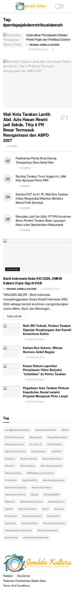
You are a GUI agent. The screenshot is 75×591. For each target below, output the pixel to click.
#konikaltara (27, 465)
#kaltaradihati (29, 458)
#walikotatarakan (48, 530)
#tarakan (10, 523)
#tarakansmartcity (54, 523)
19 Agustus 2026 (34, 357)
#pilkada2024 (52, 494)
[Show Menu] (5, 6)
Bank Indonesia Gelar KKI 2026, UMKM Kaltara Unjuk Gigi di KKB (32, 280)
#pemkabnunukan (15, 487)
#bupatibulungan (57, 437)
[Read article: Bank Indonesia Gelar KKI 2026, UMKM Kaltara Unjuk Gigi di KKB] (37, 256)
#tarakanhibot (29, 523)
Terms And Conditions (16, 585)
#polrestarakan (28, 508)
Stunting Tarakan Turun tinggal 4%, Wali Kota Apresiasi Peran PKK (41, 178)
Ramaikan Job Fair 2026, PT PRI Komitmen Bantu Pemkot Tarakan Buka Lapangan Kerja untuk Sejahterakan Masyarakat (43, 220)
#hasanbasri (38, 451)
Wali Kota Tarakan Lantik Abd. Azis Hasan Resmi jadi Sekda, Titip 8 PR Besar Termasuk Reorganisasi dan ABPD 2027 (26, 127)
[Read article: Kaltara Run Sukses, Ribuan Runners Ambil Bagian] (11, 352)
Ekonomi (12, 269)
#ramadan (11, 515)
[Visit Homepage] (30, 6)
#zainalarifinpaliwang (35, 537)
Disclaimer (23, 576)
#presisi (59, 508)
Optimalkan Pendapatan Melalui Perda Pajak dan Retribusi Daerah (48, 37)
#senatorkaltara (32, 515)
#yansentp (11, 537)
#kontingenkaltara (51, 465)
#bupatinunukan (14, 444)
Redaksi (8, 576)
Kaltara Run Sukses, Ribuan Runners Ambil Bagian (43, 350)
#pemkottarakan (41, 487)
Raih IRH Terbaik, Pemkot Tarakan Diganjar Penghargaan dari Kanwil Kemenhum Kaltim (47, 330)
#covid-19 (36, 444)
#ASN (65, 429)
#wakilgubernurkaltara (18, 530)
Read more (16, 315)
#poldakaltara (57, 501)
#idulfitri (56, 451)
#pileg (34, 494)
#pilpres (10, 501)
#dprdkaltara (54, 444)
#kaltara (10, 458)
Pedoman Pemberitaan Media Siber (24, 581)
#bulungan (36, 437)
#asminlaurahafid (46, 429)
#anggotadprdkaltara (17, 429)
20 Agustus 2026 (34, 339)
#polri (45, 508)
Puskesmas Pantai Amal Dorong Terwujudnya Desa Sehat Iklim (36, 160)
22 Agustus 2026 (50, 288)
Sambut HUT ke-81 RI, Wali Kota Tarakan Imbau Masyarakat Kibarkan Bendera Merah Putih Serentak (42, 198)
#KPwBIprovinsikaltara (40, 473)
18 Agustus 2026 (34, 401)
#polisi (9, 508)
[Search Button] (70, 6)
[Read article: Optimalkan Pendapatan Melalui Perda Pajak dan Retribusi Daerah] (13, 40)
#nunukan (11, 480)
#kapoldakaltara (52, 458)
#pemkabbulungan (54, 480)
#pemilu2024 (30, 480)
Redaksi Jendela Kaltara (44, 44)
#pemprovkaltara (15, 494)
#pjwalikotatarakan (31, 501)
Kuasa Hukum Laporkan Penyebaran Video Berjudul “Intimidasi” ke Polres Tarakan (44, 370)
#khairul (10, 465)
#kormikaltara (13, 473)
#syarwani (53, 515)
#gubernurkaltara (15, 451)
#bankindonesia (14, 437)
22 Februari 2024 (38, 49)
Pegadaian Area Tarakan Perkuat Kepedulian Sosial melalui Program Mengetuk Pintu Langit (46, 392)
